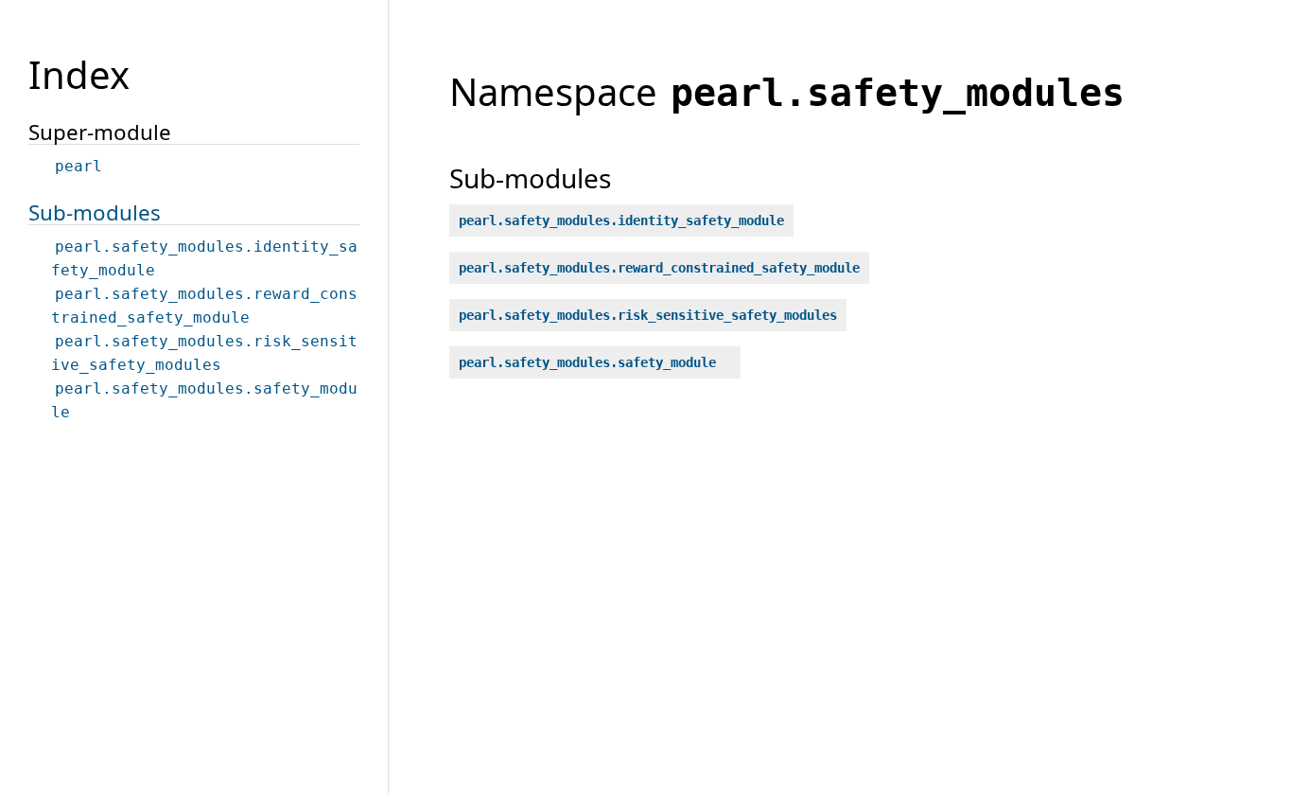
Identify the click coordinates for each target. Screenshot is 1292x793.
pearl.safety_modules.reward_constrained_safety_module (659, 267)
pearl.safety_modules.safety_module (587, 362)
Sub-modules (94, 212)
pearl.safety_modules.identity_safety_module (621, 220)
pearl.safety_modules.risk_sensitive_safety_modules (648, 315)
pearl (78, 166)
